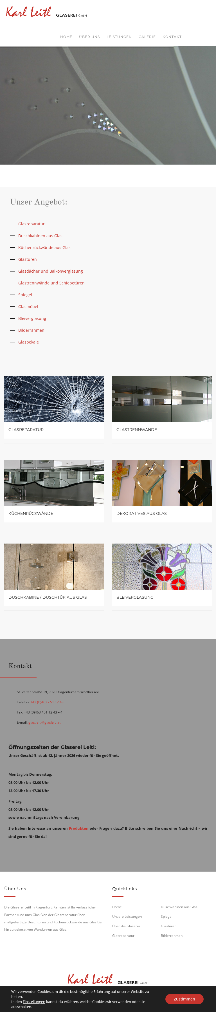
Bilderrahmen (31, 330)
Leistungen (119, 37)
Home (66, 37)
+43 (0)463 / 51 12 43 (47, 702)
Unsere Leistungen (127, 916)
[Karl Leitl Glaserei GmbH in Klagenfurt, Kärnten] (46, 10)
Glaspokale (28, 342)
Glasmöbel (28, 306)
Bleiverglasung (32, 318)
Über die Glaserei (126, 926)
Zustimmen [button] (184, 999)
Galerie (147, 37)
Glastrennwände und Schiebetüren (51, 283)
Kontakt (172, 37)
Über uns (89, 37)
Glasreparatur (31, 223)
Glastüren (27, 259)
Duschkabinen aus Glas (40, 235)
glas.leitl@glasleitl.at (44, 722)
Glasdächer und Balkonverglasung (50, 271)
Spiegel (25, 294)
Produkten (79, 828)
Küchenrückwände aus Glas (44, 247)
